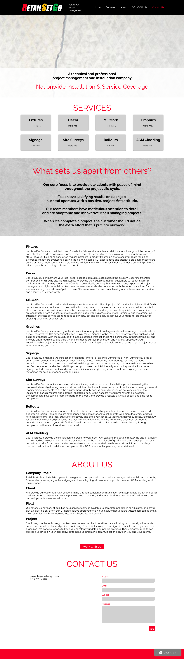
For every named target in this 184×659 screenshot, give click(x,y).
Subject (105, 595)
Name (105, 577)
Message (106, 604)
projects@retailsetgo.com (44, 576)
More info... (36, 126)
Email (104, 586)
